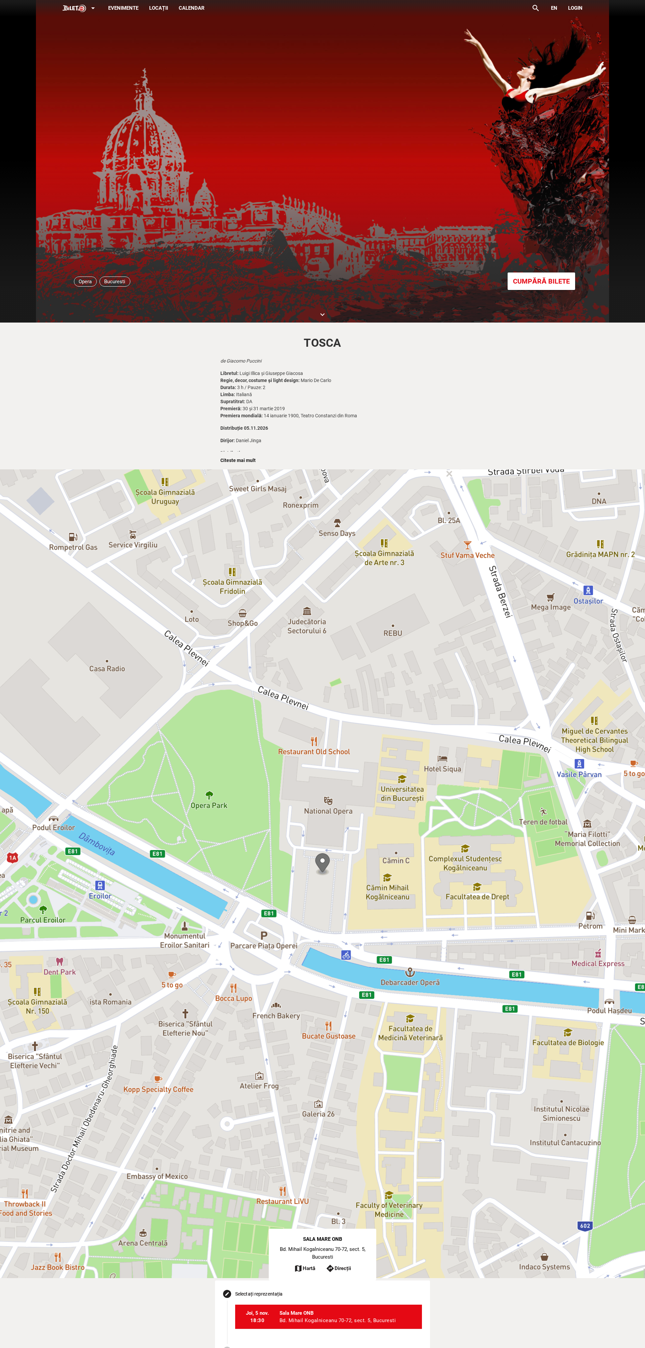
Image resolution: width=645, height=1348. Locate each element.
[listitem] (328, 1317)
